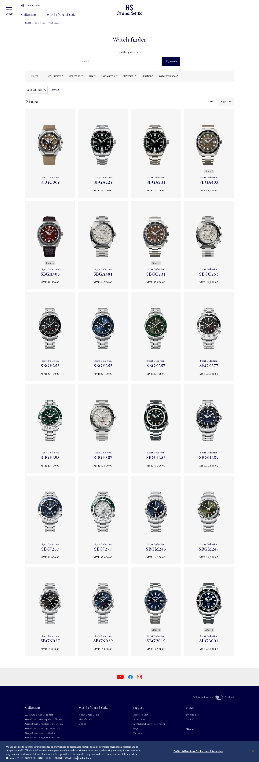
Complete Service (142, 714)
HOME (28, 23)
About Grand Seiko (89, 714)
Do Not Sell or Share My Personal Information (198, 751)
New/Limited (53, 76)
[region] (129, 751)
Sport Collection (34, 90)
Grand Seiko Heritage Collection (42, 728)
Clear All (55, 89)
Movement (128, 76)
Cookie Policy (85, 758)
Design (82, 724)
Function (147, 76)
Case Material (108, 76)
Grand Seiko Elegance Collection (42, 737)
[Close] (253, 751)
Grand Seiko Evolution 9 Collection (44, 724)
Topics (189, 719)
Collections (29, 14)
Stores (190, 729)
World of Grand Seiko (62, 14)
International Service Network (149, 724)
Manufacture (85, 719)
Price (90, 76)
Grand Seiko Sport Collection (40, 733)
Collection (74, 76)
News (190, 707)
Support (138, 707)
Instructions (139, 719)
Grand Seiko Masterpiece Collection (44, 719)
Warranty (137, 733)
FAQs (135, 728)
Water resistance (168, 76)
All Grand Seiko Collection (39, 714)
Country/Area (33, 5)
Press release (193, 714)
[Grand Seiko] (129, 9)
